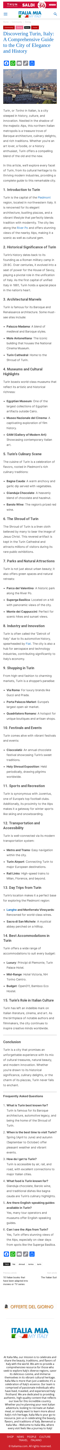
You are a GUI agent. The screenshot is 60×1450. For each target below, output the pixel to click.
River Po (22, 227)
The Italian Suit (49, 1277)
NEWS (20, 1436)
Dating (28, 21)
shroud (22, 1264)
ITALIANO (36, 1440)
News (27, 27)
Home (6, 21)
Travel (35, 27)
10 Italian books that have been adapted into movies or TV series (15, 1281)
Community (17, 21)
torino (31, 1264)
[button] (5, 14)
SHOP (10, 1436)
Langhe (12, 909)
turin (39, 1264)
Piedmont (44, 197)
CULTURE (45, 1436)
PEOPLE (31, 1436)
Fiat (28, 643)
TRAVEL (23, 1440)
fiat (13, 1264)
